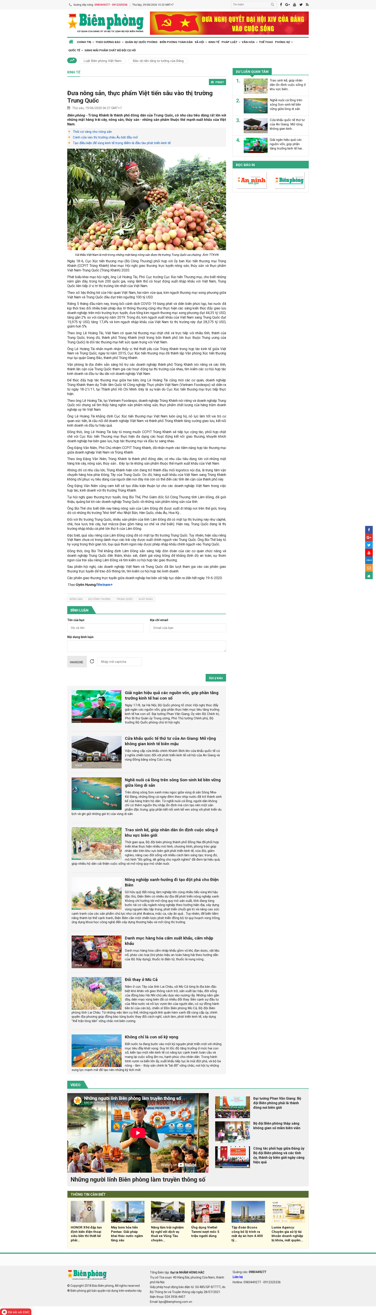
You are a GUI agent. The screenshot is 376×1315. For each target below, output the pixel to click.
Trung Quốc (124, 599)
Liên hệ (238, 1277)
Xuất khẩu (146, 599)
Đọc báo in (245, 165)
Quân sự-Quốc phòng (141, 42)
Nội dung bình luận (80, 637)
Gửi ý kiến (216, 678)
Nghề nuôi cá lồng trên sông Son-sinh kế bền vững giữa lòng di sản (286, 104)
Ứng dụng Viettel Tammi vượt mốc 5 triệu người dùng (205, 1231)
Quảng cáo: (249, 1272)
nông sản (76, 599)
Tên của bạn (75, 620)
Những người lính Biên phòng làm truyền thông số (137, 1179)
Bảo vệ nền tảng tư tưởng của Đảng (158, 61)
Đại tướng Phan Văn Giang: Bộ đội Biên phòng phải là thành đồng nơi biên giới (277, 1103)
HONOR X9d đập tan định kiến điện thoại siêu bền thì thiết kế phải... (86, 1233)
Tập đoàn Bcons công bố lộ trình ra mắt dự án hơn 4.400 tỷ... (247, 1233)
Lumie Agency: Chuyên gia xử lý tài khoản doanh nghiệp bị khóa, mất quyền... (287, 1233)
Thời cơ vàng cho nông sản (92, 132)
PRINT (219, 82)
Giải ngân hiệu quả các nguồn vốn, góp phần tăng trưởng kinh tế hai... (287, 144)
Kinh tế (213, 42)
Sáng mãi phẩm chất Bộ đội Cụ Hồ (110, 50)
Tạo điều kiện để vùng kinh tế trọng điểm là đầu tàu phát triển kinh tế (122, 143)
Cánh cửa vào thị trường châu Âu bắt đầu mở (105, 137)
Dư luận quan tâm (252, 72)
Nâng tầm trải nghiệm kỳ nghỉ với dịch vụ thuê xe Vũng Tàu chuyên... (167, 1233)
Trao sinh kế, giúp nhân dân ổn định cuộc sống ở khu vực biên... (288, 84)
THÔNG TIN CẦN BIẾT (88, 1194)
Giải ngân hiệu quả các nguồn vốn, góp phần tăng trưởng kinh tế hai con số (171, 695)
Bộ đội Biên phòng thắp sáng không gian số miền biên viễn (276, 1125)
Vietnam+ (105, 585)
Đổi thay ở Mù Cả (141, 979)
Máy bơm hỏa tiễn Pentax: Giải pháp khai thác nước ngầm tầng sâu (127, 1233)
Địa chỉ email (159, 620)
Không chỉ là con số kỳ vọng (151, 1036)
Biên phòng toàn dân (176, 42)
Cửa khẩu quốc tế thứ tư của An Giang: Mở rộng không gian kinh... (287, 124)
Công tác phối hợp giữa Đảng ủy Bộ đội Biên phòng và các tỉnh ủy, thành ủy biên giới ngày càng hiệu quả (278, 1155)
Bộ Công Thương (99, 599)
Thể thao (266, 42)
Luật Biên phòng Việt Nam (102, 61)
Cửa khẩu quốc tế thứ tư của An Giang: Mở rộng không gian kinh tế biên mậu (170, 741)
